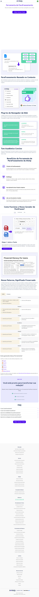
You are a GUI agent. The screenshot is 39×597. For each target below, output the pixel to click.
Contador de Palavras (19, 534)
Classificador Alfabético (19, 541)
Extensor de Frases (20, 510)
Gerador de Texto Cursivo (19, 522)
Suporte (19, 583)
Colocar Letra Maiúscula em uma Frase (20, 524)
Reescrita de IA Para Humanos (24, 373)
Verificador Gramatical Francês (19, 491)
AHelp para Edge (19, 574)
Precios (19, 578)
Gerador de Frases (19, 467)
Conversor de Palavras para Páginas (19, 532)
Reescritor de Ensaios (19, 480)
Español (4, 362)
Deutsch (4, 367)
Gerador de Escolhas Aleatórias (19, 537)
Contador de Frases (19, 506)
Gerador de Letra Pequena (19, 515)
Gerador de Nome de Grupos (19, 550)
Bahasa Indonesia (6, 371)
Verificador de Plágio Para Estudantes (19, 450)
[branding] (19, 1)
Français (4, 369)
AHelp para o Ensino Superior (19, 581)
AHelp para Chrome (19, 572)
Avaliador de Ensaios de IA (19, 454)
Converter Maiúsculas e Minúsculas (19, 517)
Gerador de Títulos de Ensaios (19, 484)
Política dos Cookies (19, 563)
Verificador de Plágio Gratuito (19, 449)
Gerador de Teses (19, 465)
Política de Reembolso (19, 561)
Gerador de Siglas (19, 530)
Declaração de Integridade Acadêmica (19, 566)
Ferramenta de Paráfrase (19, 462)
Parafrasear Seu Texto (7, 248)
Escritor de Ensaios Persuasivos (19, 460)
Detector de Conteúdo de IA (19, 452)
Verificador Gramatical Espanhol (20, 493)
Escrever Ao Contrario (19, 513)
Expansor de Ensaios (19, 478)
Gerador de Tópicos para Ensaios (19, 482)
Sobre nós (19, 576)
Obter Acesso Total (19, 12)
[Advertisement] (19, 434)
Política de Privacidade (19, 559)
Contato (19, 585)
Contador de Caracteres (19, 539)
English (4, 360)
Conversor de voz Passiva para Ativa (19, 508)
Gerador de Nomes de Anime (19, 544)
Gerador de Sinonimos (19, 472)
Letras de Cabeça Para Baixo (19, 512)
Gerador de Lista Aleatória (19, 535)
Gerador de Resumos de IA (19, 519)
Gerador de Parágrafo (19, 469)
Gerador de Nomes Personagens (19, 546)
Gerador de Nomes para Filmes (19, 548)
